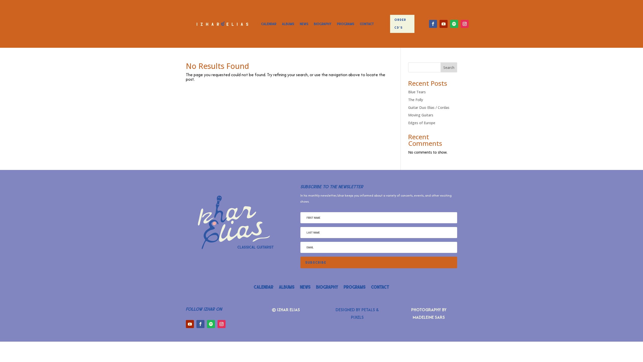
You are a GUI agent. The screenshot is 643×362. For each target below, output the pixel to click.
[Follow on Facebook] (433, 24)
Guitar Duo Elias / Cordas (428, 107)
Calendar (269, 23)
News (304, 23)
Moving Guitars (420, 115)
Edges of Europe (421, 122)
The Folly (415, 99)
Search (448, 67)
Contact (367, 23)
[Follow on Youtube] (444, 24)
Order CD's (400, 24)
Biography (323, 23)
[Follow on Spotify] (454, 24)
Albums (288, 23)
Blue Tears (417, 91)
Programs (345, 23)
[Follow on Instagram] (465, 24)
